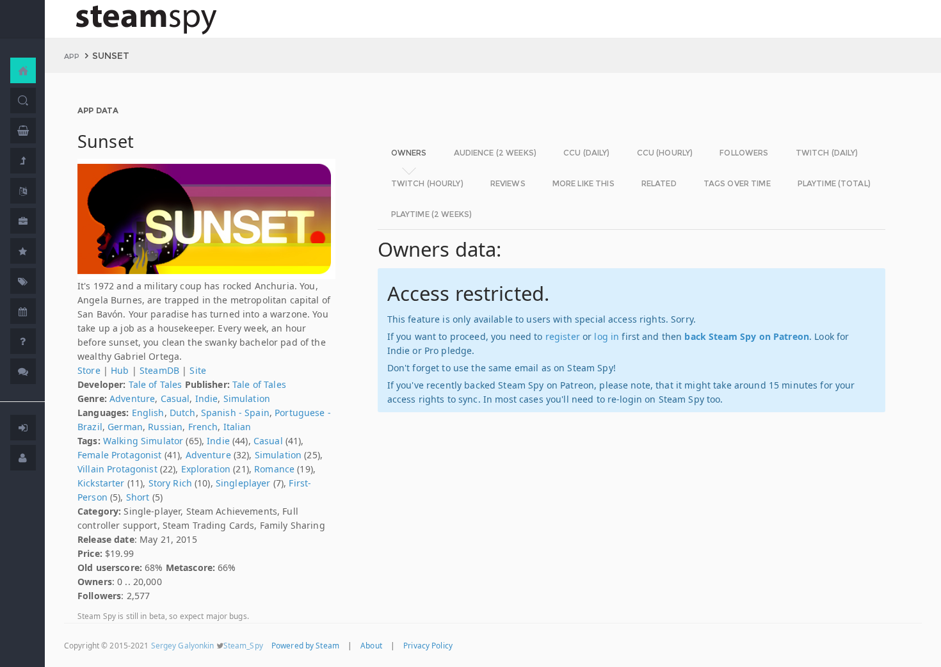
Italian (237, 427)
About (371, 645)
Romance (274, 469)
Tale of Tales (155, 384)
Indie (206, 398)
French (203, 427)
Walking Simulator (143, 441)
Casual (175, 398)
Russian (165, 427)
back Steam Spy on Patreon (746, 336)
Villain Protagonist (117, 469)
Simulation (246, 398)
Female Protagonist (119, 455)
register (562, 336)
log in (606, 336)
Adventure (132, 398)
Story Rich (170, 483)
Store (89, 370)
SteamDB (159, 370)
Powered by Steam (305, 645)
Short (138, 497)
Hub (120, 370)
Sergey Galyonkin (182, 645)
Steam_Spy (243, 645)
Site (197, 370)
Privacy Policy (428, 645)
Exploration (206, 469)
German (125, 427)
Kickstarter (101, 483)
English (148, 412)
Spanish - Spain (235, 412)
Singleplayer (243, 483)
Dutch (183, 412)
